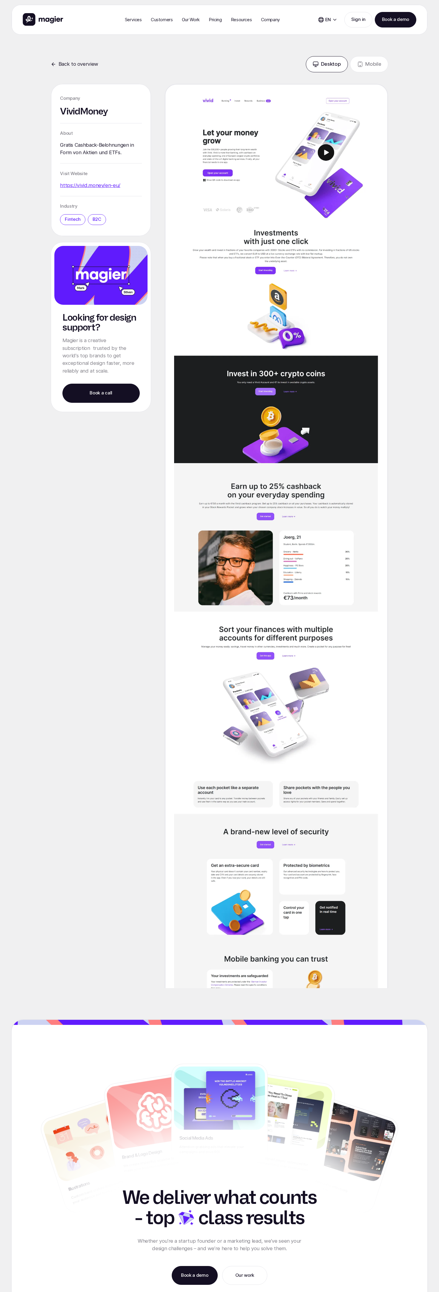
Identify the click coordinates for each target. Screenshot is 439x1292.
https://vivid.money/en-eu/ (90, 185)
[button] (133, 19)
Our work (244, 1275)
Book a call (101, 393)
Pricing (215, 19)
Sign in (358, 19)
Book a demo (395, 19)
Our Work (191, 19)
